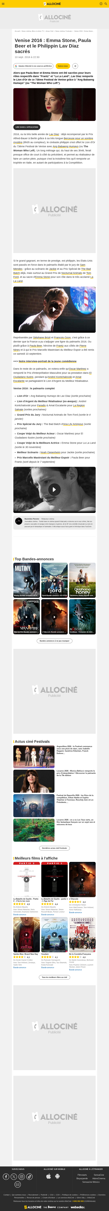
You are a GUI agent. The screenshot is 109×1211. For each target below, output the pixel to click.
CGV (58, 1195)
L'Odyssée (73, 899)
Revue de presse (33, 1198)
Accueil (17, 31)
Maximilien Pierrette (32, 519)
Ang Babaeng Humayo (65, 146)
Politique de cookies (70, 1195)
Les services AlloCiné (66, 1198)
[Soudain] (54, 934)
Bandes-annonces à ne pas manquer (54, 641)
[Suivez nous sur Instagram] (22, 1177)
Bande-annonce (19, 915)
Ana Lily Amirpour (73, 424)
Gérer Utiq (81, 1198)
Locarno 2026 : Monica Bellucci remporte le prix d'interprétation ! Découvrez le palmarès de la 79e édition (76, 773)
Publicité (44, 1195)
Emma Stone (42, 277)
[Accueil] (52, 4)
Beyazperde (82, 1178)
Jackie (52, 268)
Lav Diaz (54, 134)
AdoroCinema (98, 1178)
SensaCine (99, 1175)
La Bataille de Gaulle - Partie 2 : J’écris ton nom (25, 900)
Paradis (41, 405)
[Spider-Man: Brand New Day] (26, 934)
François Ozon (62, 337)
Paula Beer (36, 345)
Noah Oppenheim (50, 452)
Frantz (60, 345)
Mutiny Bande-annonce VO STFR (27, 596)
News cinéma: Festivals (63, 31)
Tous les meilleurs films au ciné (54, 977)
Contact (7, 1195)
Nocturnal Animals (71, 273)
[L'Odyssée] (82, 879)
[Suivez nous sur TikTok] (29, 1177)
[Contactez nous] (18, 1184)
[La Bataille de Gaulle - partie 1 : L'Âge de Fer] (54, 879)
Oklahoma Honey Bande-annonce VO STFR (83, 596)
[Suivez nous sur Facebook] (6, 1177)
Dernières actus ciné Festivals (54, 848)
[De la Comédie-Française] (82, 934)
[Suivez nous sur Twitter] (14, 1177)
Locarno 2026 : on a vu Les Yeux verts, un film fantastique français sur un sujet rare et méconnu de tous (76, 822)
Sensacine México (90, 1182)
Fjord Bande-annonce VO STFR (54, 596)
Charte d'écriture (48, 1198)
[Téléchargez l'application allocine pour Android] (59, 1176)
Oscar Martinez (77, 368)
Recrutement (33, 1195)
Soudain (45, 954)
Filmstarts (82, 1175)
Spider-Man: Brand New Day (25, 954)
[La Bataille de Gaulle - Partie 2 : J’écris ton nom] (26, 879)
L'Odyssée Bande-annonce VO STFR (55, 632)
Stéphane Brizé (42, 337)
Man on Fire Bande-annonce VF (26, 632)
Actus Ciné (49, 31)
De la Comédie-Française (80, 954)
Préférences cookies (88, 1195)
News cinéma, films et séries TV (33, 31)
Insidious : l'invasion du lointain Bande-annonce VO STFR (83, 632)
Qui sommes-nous (19, 1195)
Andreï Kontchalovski (60, 377)
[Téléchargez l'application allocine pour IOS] (50, 1176)
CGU (52, 1195)
